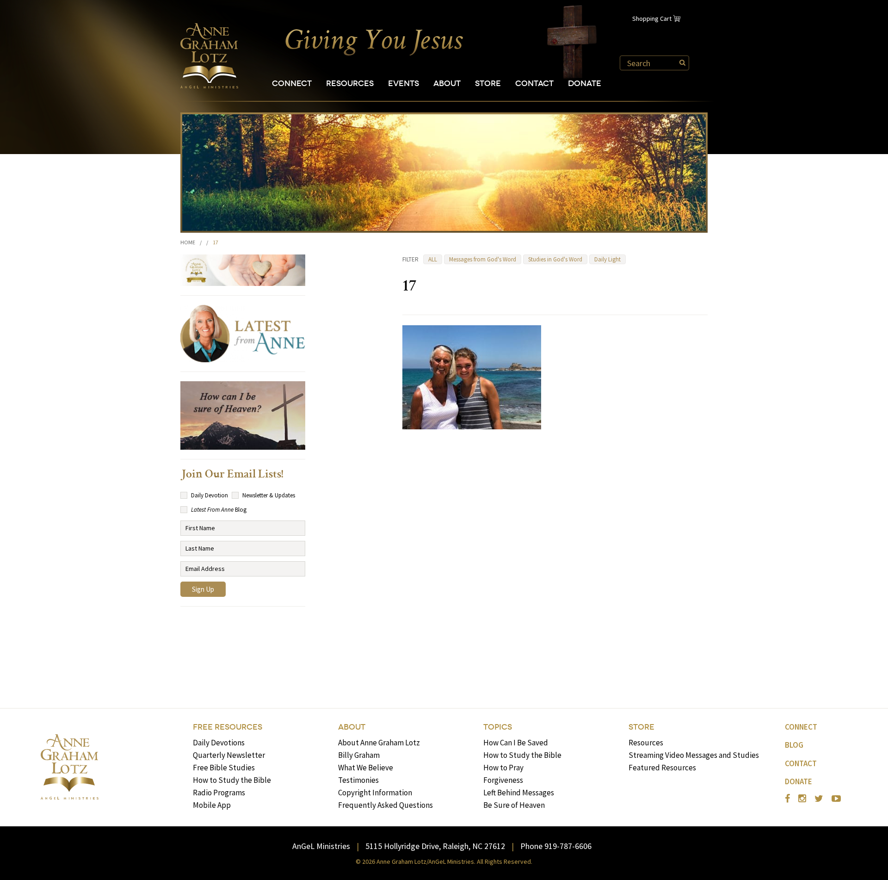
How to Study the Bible (232, 780)
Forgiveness (503, 780)
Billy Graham (359, 755)
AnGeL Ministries (321, 846)
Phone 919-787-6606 (556, 846)
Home (187, 242)
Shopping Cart (652, 18)
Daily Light (607, 259)
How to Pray (503, 767)
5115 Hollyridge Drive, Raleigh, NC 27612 (435, 846)
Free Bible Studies (224, 767)
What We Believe (365, 767)
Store (488, 83)
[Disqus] (555, 555)
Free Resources (227, 727)
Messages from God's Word (482, 259)
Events (403, 83)
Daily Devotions (219, 742)
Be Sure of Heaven (514, 805)
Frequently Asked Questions (385, 805)
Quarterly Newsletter (229, 755)
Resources (350, 83)
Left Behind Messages (518, 792)
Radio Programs (219, 792)
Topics (497, 727)
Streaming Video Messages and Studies (694, 755)
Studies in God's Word (555, 259)
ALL (432, 259)
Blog (794, 745)
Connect (292, 83)
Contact (534, 83)
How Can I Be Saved (515, 742)
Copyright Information (375, 792)
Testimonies (358, 780)
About (447, 83)
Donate (584, 83)
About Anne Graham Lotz (379, 742)
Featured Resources (662, 767)
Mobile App (212, 805)
